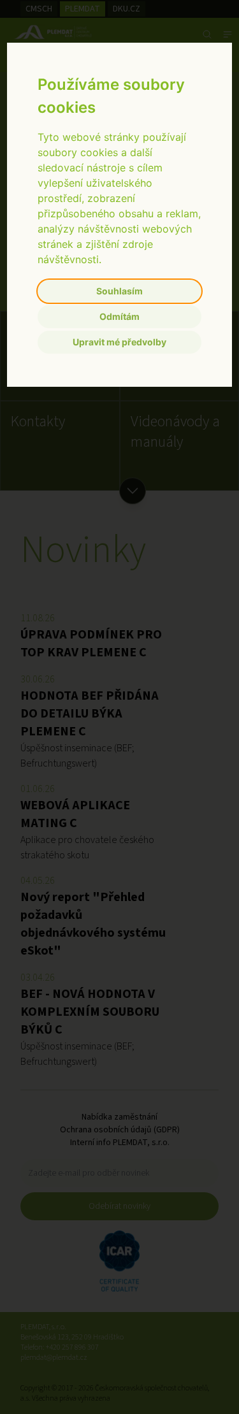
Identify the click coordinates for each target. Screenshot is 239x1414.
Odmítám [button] (119, 316)
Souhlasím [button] (119, 290)
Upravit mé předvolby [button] (119, 341)
